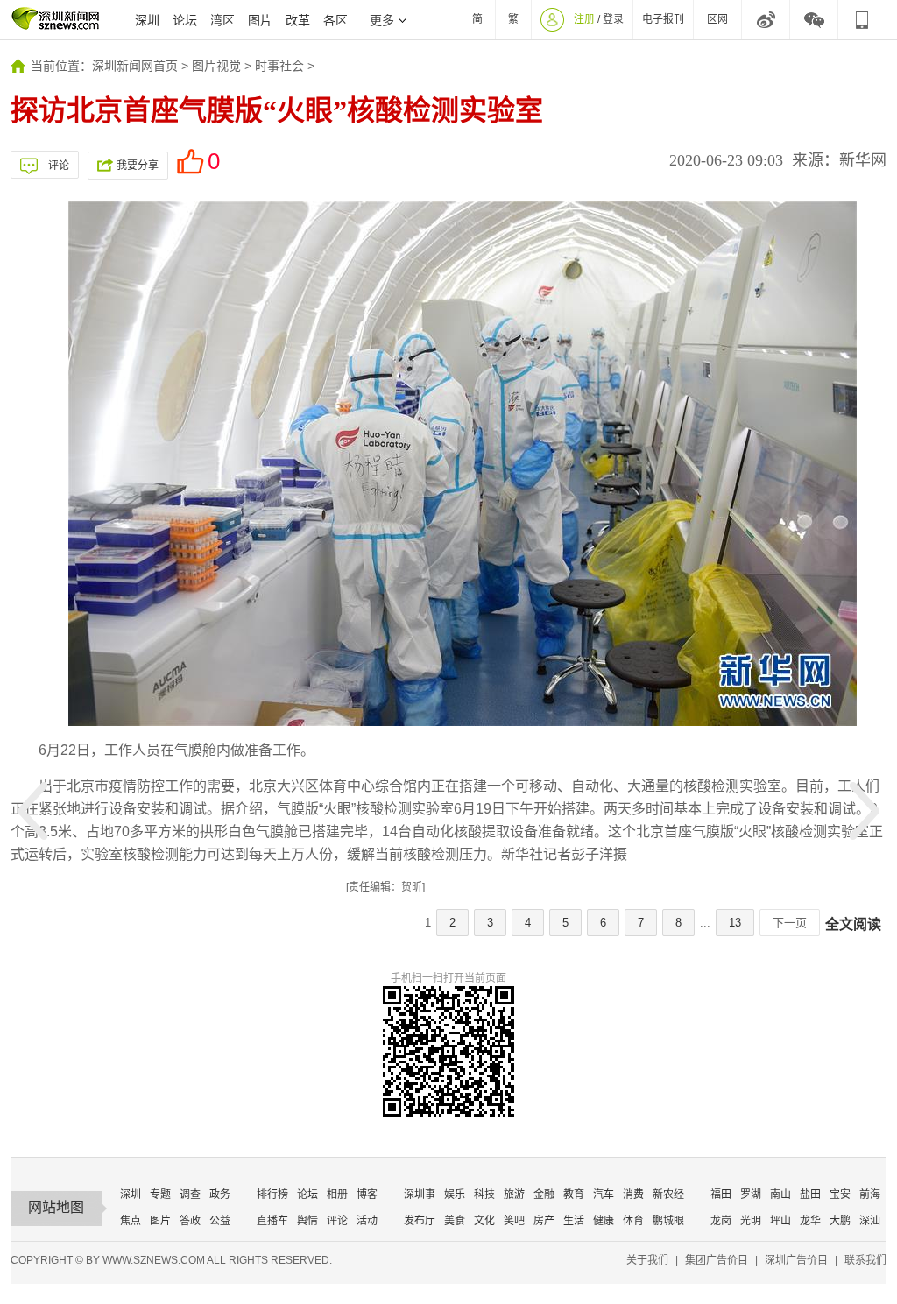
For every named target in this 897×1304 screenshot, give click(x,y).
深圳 (147, 20)
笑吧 (514, 1221)
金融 (543, 1194)
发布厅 (419, 1221)
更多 (382, 20)
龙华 (810, 1221)
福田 (720, 1194)
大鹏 (840, 1221)
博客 (367, 1194)
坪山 (780, 1221)
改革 (298, 20)
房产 (543, 1221)
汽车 (603, 1194)
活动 (367, 1221)
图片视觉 (216, 66)
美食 (454, 1221)
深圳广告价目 (796, 1260)
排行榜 (272, 1194)
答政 (190, 1221)
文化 (484, 1221)
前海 (869, 1194)
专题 (160, 1194)
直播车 (272, 1221)
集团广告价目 (716, 1260)
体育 (633, 1221)
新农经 (668, 1194)
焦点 (130, 1221)
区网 (717, 19)
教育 (573, 1194)
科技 (484, 1194)
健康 (603, 1221)
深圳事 (419, 1194)
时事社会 (279, 66)
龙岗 (720, 1221)
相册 (337, 1194)
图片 (260, 20)
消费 (633, 1194)
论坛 (185, 20)
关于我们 (647, 1260)
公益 (219, 1221)
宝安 (840, 1194)
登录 (613, 19)
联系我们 (865, 1260)
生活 (573, 1221)
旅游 (514, 1194)
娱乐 (454, 1194)
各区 (335, 20)
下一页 (790, 922)
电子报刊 (663, 19)
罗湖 (750, 1194)
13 (735, 922)
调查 (190, 1194)
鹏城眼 (668, 1221)
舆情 (307, 1221)
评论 (58, 165)
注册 (584, 19)
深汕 (869, 1221)
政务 (219, 1194)
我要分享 (138, 165)
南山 (780, 1194)
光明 (750, 1221)
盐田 (810, 1194)
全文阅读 (853, 924)
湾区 (222, 20)
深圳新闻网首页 (135, 66)
